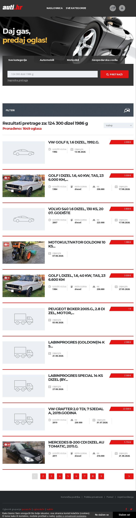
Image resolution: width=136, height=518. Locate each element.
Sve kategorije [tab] (17, 60)
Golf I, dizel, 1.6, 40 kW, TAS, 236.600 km (76, 278)
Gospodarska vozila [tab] (105, 60)
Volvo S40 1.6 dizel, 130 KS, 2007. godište (75, 211)
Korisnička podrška (70, 496)
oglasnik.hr (38, 509)
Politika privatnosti (93, 496)
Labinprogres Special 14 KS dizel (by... (75, 378)
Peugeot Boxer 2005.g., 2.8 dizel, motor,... (76, 311)
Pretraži (116, 74)
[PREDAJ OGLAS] (113, 8)
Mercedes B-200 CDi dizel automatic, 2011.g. (76, 444)
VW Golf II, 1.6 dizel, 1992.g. (73, 142)
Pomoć (110, 496)
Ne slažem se (102, 515)
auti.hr (50, 509)
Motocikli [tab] (73, 60)
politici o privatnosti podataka (71, 516)
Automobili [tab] (47, 60)
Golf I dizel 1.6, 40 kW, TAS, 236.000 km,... (75, 178)
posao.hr (26, 509)
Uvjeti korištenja (125, 496)
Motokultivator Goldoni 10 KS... (76, 244)
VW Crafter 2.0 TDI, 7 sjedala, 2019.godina (75, 411)
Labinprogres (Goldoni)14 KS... (76, 344)
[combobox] (119, 125)
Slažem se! (124, 515)
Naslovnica (55, 8)
